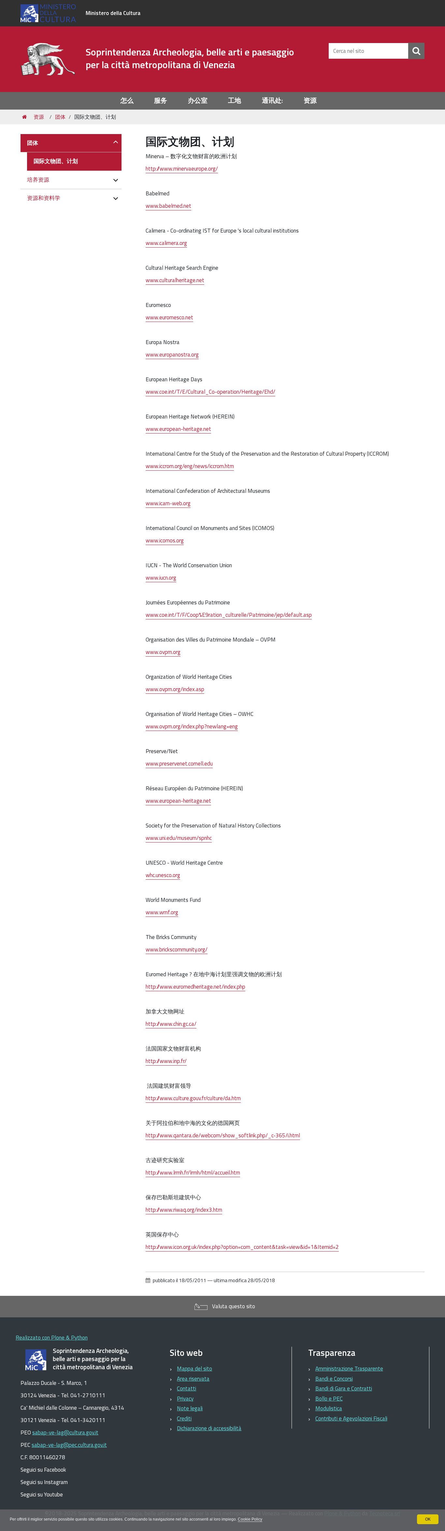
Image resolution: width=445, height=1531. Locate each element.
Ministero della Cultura (113, 13)
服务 (160, 100)
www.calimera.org (166, 243)
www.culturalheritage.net (175, 280)
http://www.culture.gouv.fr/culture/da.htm (193, 1098)
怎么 (127, 100)
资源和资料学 (43, 198)
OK (428, 1519)
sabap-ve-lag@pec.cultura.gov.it (69, 1445)
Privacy (185, 1398)
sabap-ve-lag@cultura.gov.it (65, 1432)
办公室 (198, 100)
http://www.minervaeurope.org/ (182, 168)
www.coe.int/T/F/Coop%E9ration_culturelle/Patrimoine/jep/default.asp (229, 615)
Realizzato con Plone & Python (52, 1337)
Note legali (190, 1408)
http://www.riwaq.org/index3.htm (184, 1209)
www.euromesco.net (169, 317)
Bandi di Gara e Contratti (343, 1388)
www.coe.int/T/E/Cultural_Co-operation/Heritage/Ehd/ (210, 391)
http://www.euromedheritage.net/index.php (195, 986)
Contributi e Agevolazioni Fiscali (351, 1418)
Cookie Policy (250, 1519)
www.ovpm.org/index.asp (175, 689)
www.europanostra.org (172, 354)
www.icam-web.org (168, 503)
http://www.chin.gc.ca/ (171, 1024)
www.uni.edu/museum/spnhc (179, 838)
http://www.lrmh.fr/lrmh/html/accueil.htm (193, 1172)
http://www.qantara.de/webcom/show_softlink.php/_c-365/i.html (223, 1135)
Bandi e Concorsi (334, 1378)
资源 (310, 100)
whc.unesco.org (163, 875)
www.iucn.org (161, 577)
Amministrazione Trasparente (349, 1368)
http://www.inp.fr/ (166, 1061)
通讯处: (272, 100)
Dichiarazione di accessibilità (209, 1428)
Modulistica (328, 1408)
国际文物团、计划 (56, 161)
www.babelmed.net (168, 206)
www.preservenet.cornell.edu (179, 763)
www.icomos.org (165, 540)
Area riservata (193, 1378)
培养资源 (38, 179)
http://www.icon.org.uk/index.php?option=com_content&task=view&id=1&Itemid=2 (242, 1247)
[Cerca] (416, 51)
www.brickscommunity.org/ (177, 949)
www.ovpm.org (163, 652)
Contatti (186, 1388)
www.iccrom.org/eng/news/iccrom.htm (190, 466)
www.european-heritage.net (178, 429)
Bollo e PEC (329, 1398)
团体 (60, 117)
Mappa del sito (194, 1368)
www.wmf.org (162, 912)
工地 (234, 100)
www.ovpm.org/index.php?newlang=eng (192, 726)
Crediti (184, 1418)
